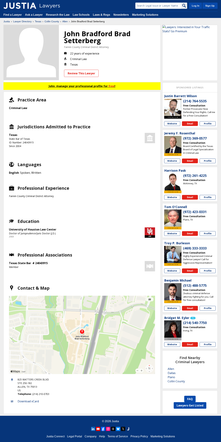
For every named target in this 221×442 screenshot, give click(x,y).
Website (172, 123)
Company (91, 436)
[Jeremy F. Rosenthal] (172, 144)
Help (102, 436)
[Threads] (113, 429)
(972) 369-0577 (195, 138)
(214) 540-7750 (195, 323)
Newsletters (121, 14)
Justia (6, 21)
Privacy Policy (139, 436)
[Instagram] (108, 429)
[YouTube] (98, 429)
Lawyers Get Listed (190, 405)
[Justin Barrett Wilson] (172, 107)
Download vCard (28, 401)
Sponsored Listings (190, 87)
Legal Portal (74, 436)
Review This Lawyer (81, 73)
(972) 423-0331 (195, 212)
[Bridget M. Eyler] (172, 329)
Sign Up (210, 5)
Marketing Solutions (145, 14)
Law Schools (81, 14)
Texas (38, 21)
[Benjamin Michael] (172, 291)
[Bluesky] (118, 429)
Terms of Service (118, 436)
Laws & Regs (101, 14)
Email (190, 123)
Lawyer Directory (22, 21)
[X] (123, 429)
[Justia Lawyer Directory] (19, 6)
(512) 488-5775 (195, 285)
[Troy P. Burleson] (172, 254)
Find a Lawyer (12, 14)
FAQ (190, 399)
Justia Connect (55, 436)
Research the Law (57, 14)
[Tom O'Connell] (172, 218)
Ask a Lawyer (34, 14)
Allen (65, 21)
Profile (208, 123)
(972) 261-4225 (195, 175)
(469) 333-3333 (195, 248)
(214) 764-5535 (195, 101)
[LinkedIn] (93, 429)
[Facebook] (103, 429)
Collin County (52, 21)
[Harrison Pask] (172, 181)
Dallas (172, 373)
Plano (171, 377)
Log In (195, 5)
